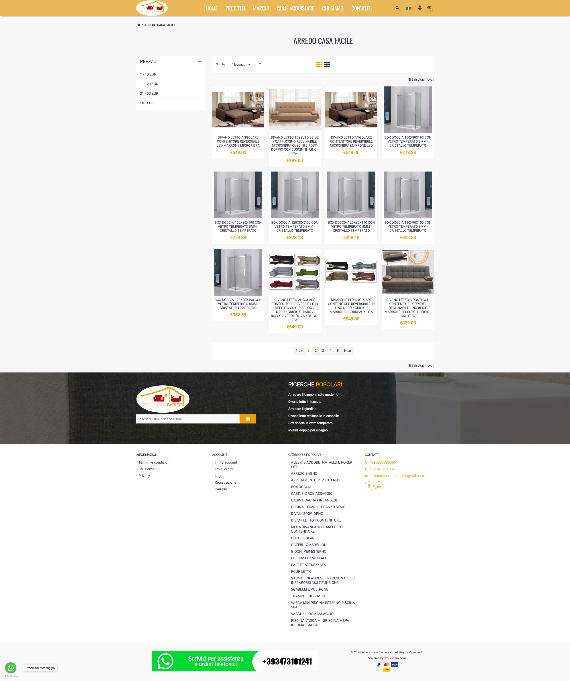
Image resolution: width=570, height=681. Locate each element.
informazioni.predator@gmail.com (397, 476)
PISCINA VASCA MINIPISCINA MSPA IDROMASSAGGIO (320, 622)
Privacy (144, 476)
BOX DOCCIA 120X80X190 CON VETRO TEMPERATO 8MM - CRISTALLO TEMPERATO (294, 227)
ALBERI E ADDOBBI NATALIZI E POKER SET (321, 464)
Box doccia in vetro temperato (310, 423)
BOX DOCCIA (301, 487)
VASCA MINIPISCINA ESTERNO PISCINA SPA (323, 605)
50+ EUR (146, 103)
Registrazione (225, 482)
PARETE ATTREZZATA (308, 565)
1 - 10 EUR (148, 74)
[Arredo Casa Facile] (152, 8)
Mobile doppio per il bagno (308, 430)
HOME (211, 8)
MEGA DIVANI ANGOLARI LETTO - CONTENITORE (317, 529)
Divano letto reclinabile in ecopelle (313, 416)
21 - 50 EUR (149, 93)
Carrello (221, 489)
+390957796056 (383, 462)
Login (219, 476)
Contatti (360, 8)
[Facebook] (369, 485)
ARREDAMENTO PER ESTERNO (315, 480)
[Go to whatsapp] (10, 667)
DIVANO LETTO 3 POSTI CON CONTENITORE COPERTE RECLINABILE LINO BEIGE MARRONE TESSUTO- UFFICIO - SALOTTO (408, 308)
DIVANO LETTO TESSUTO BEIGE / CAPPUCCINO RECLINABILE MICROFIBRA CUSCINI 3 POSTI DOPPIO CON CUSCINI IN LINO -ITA (295, 145)
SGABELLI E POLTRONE (309, 589)
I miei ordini (224, 469)
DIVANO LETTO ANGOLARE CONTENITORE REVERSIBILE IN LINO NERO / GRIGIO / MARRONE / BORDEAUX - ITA (351, 306)
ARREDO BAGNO (304, 473)
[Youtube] (379, 485)
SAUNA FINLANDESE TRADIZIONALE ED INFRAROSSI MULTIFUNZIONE (323, 580)
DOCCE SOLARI (303, 538)
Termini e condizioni (154, 462)
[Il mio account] (420, 7)
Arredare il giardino (302, 409)
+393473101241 (383, 469)
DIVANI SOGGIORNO (307, 513)
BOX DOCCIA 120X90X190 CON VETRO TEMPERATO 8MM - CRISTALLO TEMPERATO (408, 227)
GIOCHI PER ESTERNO (308, 551)
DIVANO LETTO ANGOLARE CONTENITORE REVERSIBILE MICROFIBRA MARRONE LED (351, 141)
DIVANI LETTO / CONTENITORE (316, 520)
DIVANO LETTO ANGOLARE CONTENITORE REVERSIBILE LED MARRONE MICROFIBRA (238, 141)
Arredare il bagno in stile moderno (313, 395)
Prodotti (235, 8)
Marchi (261, 8)
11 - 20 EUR (149, 84)
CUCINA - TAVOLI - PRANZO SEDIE (318, 507)
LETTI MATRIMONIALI (308, 558)
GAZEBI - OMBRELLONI (309, 545)
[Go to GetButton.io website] (11, 676)
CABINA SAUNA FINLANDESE (314, 500)
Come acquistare (295, 8)
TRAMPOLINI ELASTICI (309, 596)
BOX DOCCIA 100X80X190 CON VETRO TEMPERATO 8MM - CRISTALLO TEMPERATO (408, 141)
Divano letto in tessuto (305, 402)
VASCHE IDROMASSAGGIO (312, 614)
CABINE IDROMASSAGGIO (311, 493)
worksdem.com (395, 658)
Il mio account (226, 462)
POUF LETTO (301, 571)
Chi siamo (332, 8)
